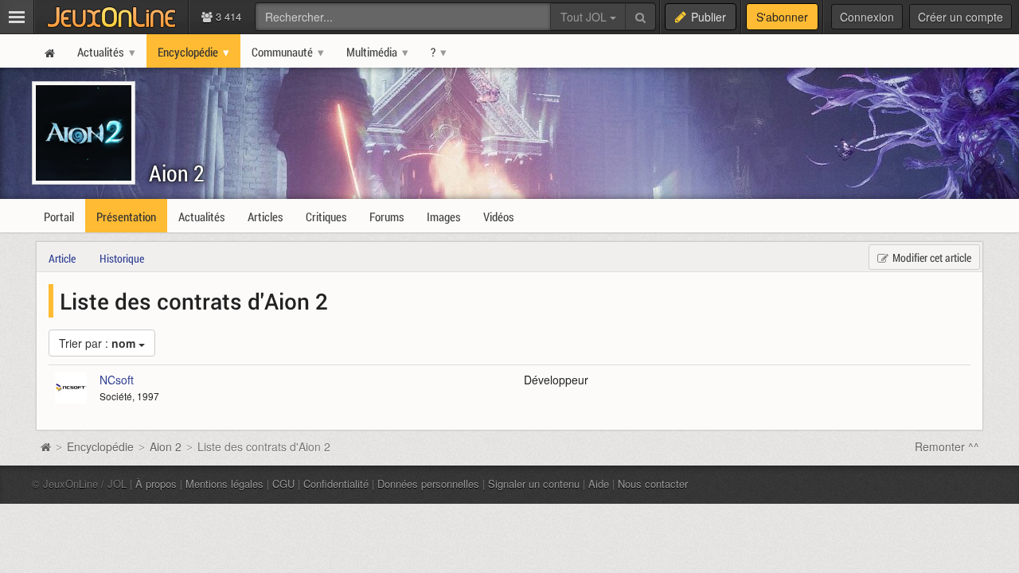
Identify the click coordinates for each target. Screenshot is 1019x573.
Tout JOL (585, 17)
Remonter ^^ (947, 446)
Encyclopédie (100, 446)
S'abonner (782, 17)
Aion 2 (177, 173)
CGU (283, 483)
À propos (156, 483)
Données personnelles (428, 483)
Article (62, 258)
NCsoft (117, 380)
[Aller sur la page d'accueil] (45, 446)
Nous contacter (653, 483)
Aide (598, 483)
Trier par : (97, 343)
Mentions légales (224, 483)
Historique (122, 258)
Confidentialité (336, 483)
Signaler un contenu (534, 483)
